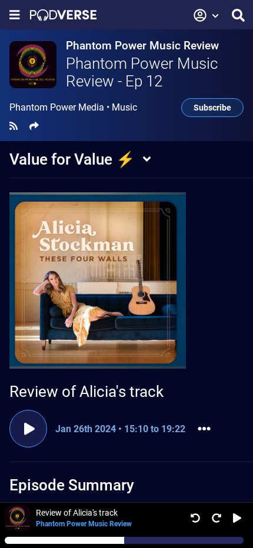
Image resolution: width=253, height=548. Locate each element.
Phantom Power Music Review (142, 45)
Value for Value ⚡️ (72, 159)
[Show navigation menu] (14, 15)
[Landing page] (63, 15)
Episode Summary (71, 485)
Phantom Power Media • (73, 107)
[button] (206, 15)
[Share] (34, 126)
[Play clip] (28, 428)
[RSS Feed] (13, 126)
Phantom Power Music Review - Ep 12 (142, 72)
